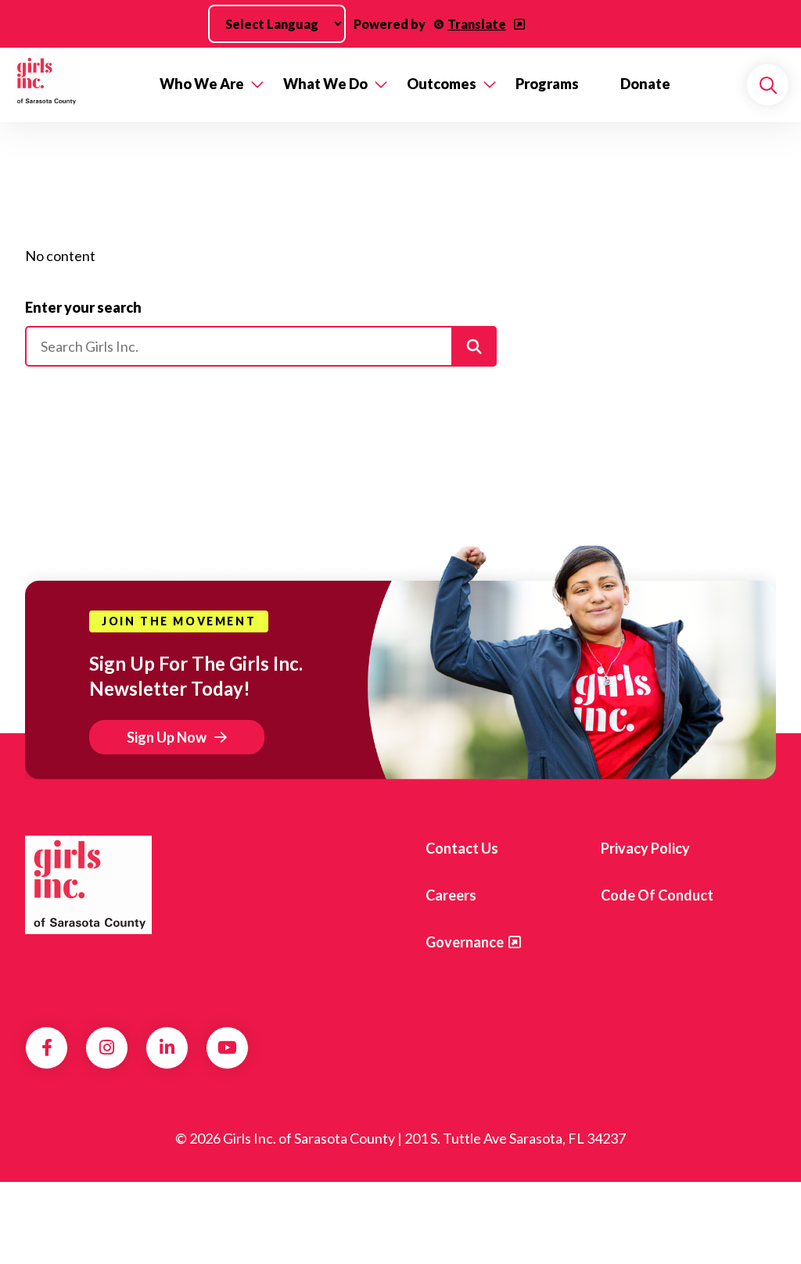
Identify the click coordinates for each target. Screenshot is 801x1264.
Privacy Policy (645, 848)
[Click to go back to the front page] (75, 85)
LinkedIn (167, 1047)
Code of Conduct (657, 895)
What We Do (325, 83)
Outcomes (441, 83)
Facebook (47, 1047)
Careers (451, 895)
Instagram (107, 1047)
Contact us (462, 848)
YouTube (227, 1047)
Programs (547, 83)
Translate (476, 23)
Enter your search (83, 307)
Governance (465, 942)
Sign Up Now (167, 737)
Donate (645, 83)
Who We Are (202, 83)
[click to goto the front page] (88, 885)
